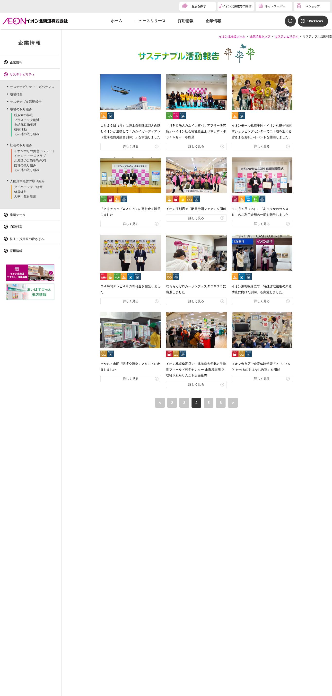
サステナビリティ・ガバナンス (32, 87)
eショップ (313, 6)
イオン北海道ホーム (232, 36)
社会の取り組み (21, 145)
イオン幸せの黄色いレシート (34, 151)
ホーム (116, 21)
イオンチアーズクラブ (30, 156)
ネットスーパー (275, 6)
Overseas (315, 21)
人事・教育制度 (25, 196)
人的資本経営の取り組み (27, 181)
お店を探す (199, 6)
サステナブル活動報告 (26, 101)
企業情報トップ (260, 36)
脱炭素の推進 (23, 115)
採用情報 (185, 21)
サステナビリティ (286, 36)
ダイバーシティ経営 (28, 187)
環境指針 (16, 94)
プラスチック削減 (26, 120)
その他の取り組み (26, 134)
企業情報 (213, 21)
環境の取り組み (21, 109)
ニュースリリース (150, 21)
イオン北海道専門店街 (237, 6)
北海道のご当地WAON (30, 160)
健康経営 (20, 192)
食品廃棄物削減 (25, 124)
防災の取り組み (25, 165)
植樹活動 (20, 129)
